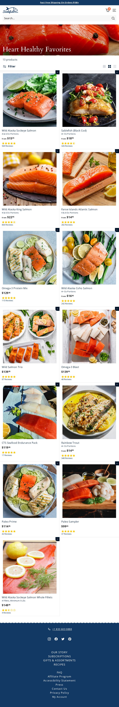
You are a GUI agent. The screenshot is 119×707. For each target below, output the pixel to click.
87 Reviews (7, 379)
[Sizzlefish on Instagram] (49, 638)
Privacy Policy (59, 692)
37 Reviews (66, 534)
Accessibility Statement (59, 680)
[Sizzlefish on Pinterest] (69, 638)
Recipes (59, 664)
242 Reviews (67, 303)
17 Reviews (7, 455)
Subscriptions (59, 656)
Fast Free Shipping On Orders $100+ (59, 2)
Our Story (59, 652)
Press (59, 684)
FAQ (59, 672)
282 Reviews (67, 224)
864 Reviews (7, 224)
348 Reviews (67, 458)
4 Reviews (6, 612)
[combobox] (59, 18)
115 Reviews (7, 300)
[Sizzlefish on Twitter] (62, 638)
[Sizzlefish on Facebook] (56, 638)
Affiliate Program (59, 676)
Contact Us (59, 688)
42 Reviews (7, 534)
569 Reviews (7, 146)
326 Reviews (67, 146)
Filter (11, 66)
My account (59, 696)
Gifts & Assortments (59, 660)
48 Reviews (66, 379)
